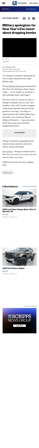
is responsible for (24, 141)
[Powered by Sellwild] (33, 306)
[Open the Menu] (3, 3)
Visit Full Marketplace (30, 186)
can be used (15, 123)
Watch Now (33, 3)
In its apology (7, 151)
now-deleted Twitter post (15, 86)
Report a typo (8, 172)
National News (10, 18)
